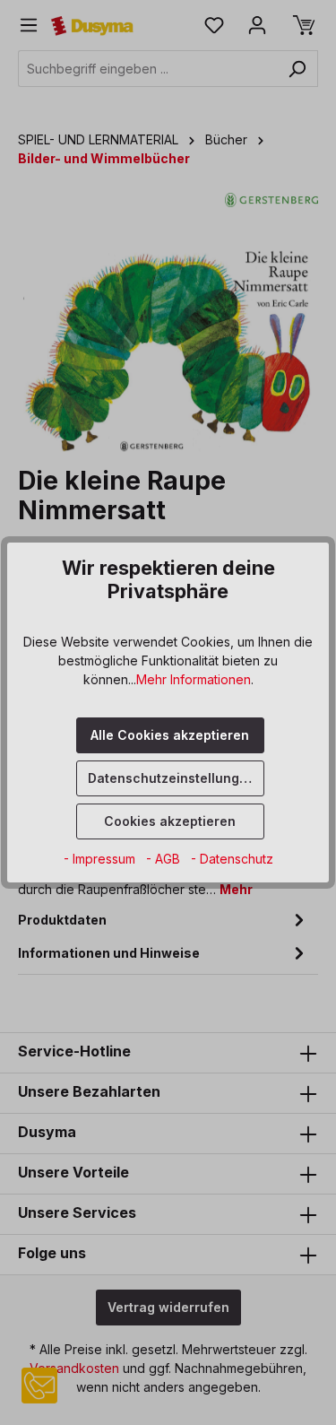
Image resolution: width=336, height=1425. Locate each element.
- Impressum (101, 858)
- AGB (165, 858)
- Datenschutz (232, 858)
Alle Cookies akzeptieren (169, 735)
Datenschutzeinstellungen (171, 778)
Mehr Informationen (193, 679)
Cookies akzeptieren (170, 821)
